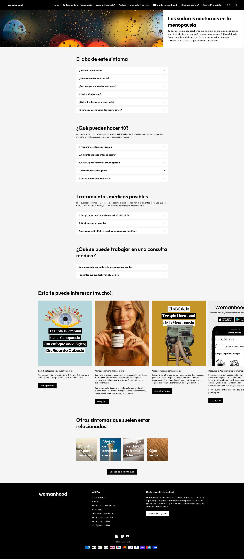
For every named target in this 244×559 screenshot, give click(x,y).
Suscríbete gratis (158, 513)
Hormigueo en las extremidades (134, 448)
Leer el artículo (162, 391)
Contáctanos (98, 497)
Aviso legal (97, 509)
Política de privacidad (102, 517)
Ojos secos (153, 452)
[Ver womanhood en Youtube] (127, 536)
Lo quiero (102, 401)
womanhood (125, 542)
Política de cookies (101, 521)
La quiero (216, 400)
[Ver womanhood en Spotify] (122, 536)
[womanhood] (16, 5)
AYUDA (96, 492)
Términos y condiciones (103, 513)
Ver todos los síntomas (122, 471)
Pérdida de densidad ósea (109, 448)
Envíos (95, 501)
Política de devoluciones (103, 505)
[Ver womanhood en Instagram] (117, 536)
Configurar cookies (101, 525)
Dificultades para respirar (87, 450)
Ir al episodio (47, 385)
